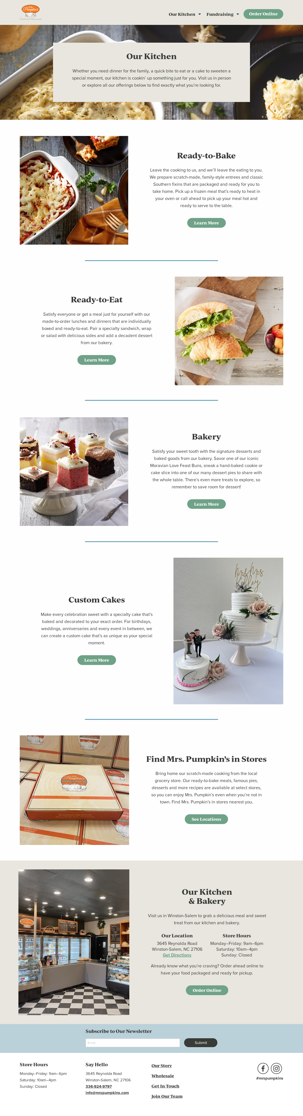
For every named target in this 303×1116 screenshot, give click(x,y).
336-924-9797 (99, 1086)
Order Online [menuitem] (263, 13)
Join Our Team (167, 1096)
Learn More (206, 223)
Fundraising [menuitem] (220, 14)
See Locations (206, 819)
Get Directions (177, 955)
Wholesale (163, 1075)
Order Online (207, 990)
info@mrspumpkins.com (107, 1093)
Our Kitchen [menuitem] (182, 14)
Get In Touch (165, 1086)
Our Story (162, 1065)
